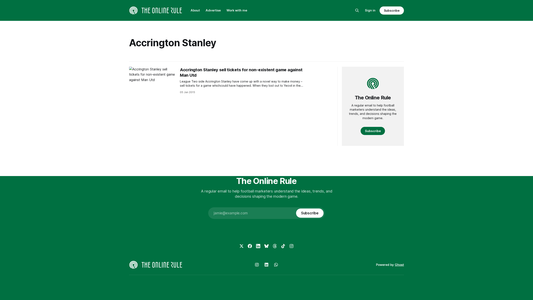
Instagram (257, 264)
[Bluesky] (266, 246)
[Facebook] (250, 246)
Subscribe (392, 10)
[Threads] (275, 246)
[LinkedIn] (258, 246)
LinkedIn (266, 264)
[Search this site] (357, 10)
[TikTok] (283, 246)
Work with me (237, 10)
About (195, 10)
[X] (241, 246)
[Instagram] (291, 246)
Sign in (370, 10)
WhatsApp (276, 264)
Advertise (213, 10)
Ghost (399, 265)
